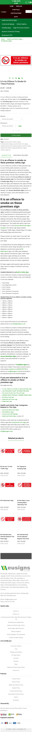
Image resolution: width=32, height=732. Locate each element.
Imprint (16, 697)
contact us (12, 369)
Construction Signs (7, 144)
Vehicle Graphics (22, 24)
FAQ (16, 649)
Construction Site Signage (10, 414)
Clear (20, 126)
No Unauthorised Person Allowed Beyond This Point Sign (23, 537)
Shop (16, 664)
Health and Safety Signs (9, 20)
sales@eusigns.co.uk (18, 324)
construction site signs (20, 144)
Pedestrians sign (7, 401)
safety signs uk (5, 150)
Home (11, 6)
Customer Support (16, 646)
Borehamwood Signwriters (16, 622)
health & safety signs (24, 146)
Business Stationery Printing (11, 31)
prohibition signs (21, 148)
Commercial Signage (8, 24)
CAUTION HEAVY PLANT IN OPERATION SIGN (15, 391)
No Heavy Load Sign (8, 397)
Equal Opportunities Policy (16, 694)
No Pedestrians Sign (6, 500)
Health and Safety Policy (16, 685)
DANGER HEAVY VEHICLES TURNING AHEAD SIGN (16, 395)
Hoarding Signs (6, 28)
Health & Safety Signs (22, 272)
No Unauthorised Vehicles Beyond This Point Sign (7, 536)
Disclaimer (16, 700)
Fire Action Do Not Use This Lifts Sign (13, 393)
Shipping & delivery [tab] (20, 155)
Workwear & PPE (7, 35)
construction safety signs (12, 142)
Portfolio (16, 9)
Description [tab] (6, 155)
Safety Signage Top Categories (16, 634)
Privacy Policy (16, 679)
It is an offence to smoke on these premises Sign (17, 389)
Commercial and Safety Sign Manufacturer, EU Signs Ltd (16, 618)
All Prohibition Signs (8, 412)
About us (16, 611)
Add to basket (17, 135)
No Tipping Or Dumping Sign (21, 467)
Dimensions (3, 123)
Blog (16, 16)
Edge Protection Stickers (21, 28)
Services (19, 6)
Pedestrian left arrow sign (9, 399)
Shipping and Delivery (16, 652)
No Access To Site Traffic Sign (6, 467)
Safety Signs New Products (16, 628)
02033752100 (22, 369)
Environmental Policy (16, 691)
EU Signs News (16, 655)
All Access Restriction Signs (10, 410)
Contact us (16, 614)
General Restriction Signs (9, 146)
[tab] (6, 155)
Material (2, 116)
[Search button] (30, 11)
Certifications (16, 13)
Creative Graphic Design (16, 637)
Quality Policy (16, 688)
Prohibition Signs (6, 41)
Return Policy (16, 682)
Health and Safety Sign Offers (16, 625)
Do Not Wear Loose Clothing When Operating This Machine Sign (23, 503)
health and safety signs (8, 148)
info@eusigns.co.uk (14, 371)
